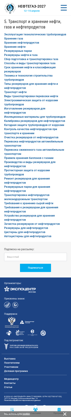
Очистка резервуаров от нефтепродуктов (31, 137)
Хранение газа (13, 38)
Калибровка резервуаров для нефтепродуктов (34, 121)
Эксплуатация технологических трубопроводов (35, 34)
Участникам (11, 367)
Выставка (10, 358)
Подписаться (35, 267)
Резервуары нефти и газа (21, 55)
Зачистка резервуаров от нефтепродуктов (32, 223)
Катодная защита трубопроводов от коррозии (34, 125)
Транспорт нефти (15, 92)
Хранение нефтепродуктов (21, 42)
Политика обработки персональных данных (22, 400)
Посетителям (12, 362)
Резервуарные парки (18, 51)
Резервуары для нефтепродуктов (26, 228)
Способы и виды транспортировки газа (29, 63)
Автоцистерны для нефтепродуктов (27, 236)
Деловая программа (16, 371)
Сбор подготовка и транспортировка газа (31, 59)
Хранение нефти (15, 46)
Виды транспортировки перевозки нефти (31, 96)
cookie (26, 414)
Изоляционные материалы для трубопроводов (34, 116)
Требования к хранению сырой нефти (28, 203)
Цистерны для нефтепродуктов (24, 232)
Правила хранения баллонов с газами (28, 158)
